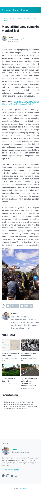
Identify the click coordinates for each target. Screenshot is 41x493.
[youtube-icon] (12, 475)
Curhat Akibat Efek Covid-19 (9, 380)
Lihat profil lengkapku (11, 470)
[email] (31, 306)
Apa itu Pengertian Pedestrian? (28, 354)
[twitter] (12, 306)
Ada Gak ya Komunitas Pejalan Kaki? (10, 354)
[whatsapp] (17, 306)
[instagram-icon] (7, 475)
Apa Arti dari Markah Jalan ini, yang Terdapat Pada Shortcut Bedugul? (29, 382)
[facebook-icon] (3, 475)
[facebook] (8, 306)
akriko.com (23, 488)
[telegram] (22, 306)
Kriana (14, 450)
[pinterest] (26, 306)
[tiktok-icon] (16, 475)
